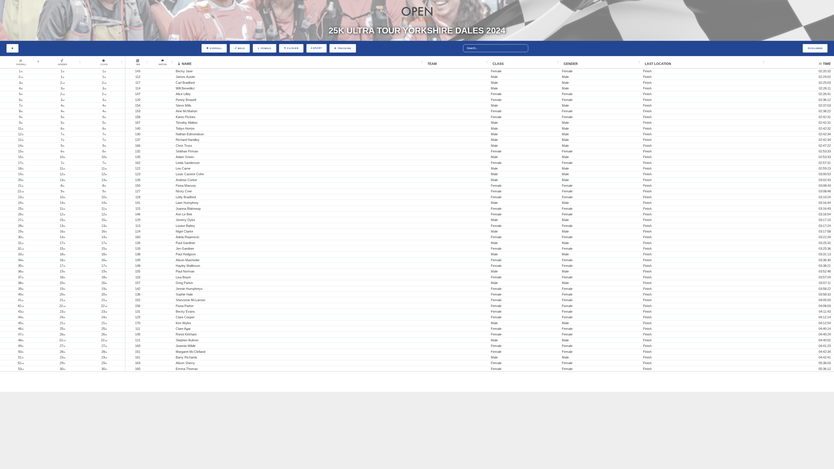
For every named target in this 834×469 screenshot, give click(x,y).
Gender (571, 64)
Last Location (658, 64)
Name (187, 64)
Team (432, 64)
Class (498, 64)
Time (827, 64)
